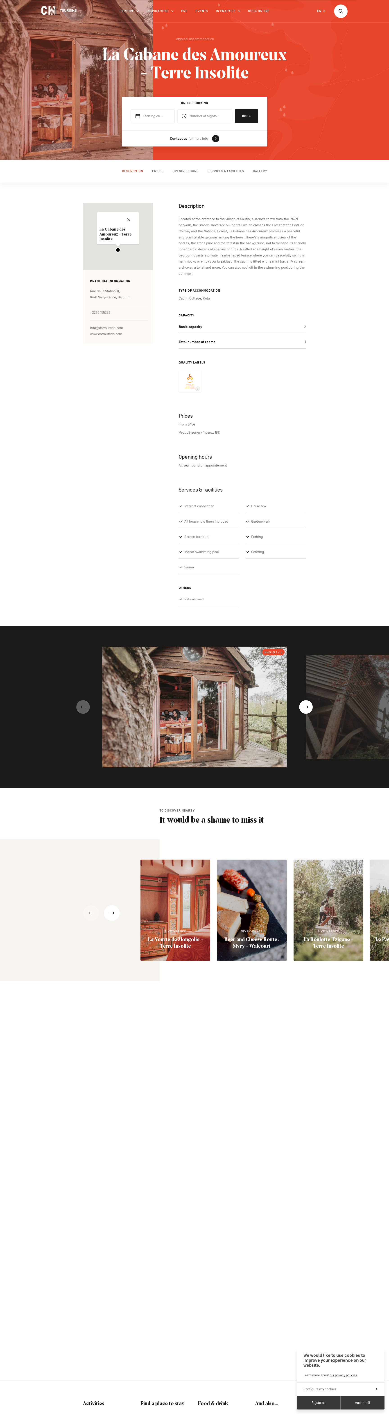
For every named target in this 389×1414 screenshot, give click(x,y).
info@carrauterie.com (106, 328)
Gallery (260, 171)
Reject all (319, 1403)
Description (132, 171)
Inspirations (158, 11)
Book (246, 116)
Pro (184, 11)
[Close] (128, 219)
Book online (259, 11)
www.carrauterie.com (106, 334)
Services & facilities (226, 171)
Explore (127, 11)
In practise (226, 11)
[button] (83, 707)
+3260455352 (100, 313)
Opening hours (186, 171)
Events (202, 11)
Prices (158, 171)
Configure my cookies (320, 1389)
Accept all (362, 1403)
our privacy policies (343, 1375)
